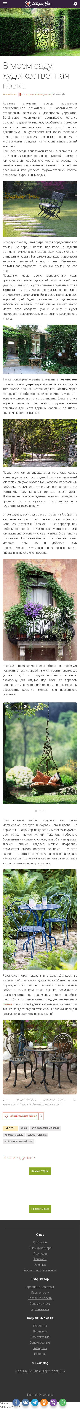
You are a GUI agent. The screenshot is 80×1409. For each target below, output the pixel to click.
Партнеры (40, 1253)
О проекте (40, 1242)
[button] (75, 4)
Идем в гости (40, 1292)
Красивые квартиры (40, 1287)
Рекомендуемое (19, 1157)
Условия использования (40, 1270)
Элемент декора (37, 1135)
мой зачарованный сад (19, 1141)
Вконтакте (40, 1331)
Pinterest (40, 1354)
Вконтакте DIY (40, 1337)
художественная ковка (45, 1128)
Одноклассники (40, 1342)
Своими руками (40, 1303)
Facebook (40, 1326)
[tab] (40, 4)
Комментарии (40, 1171)
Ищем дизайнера (40, 1248)
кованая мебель (14, 1135)
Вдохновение (40, 1309)
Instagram (40, 1348)
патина (7, 1004)
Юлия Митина (10, 94)
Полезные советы (40, 1298)
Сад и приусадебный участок (36, 94)
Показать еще (40, 1208)
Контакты (40, 1259)
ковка (24, 1128)
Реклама (40, 1265)
